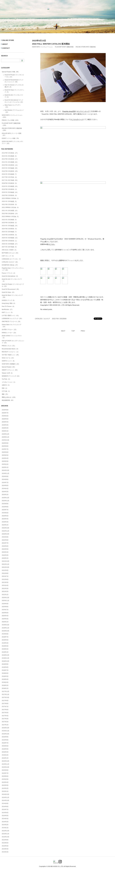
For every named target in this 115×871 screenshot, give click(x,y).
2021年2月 (5, 591)
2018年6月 (5, 673)
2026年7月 (5, 413)
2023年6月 (5, 513)
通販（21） (5, 394)
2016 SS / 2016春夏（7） (9, 174)
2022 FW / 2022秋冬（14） (10, 213)
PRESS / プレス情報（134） (10, 120)
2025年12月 (5, 434)
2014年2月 (5, 824)
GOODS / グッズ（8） (8, 300)
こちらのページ (77, 119)
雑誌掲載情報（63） (8, 400)
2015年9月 (5, 770)
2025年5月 (5, 455)
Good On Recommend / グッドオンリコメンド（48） (14, 81)
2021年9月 (5, 570)
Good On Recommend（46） (11, 289)
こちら (52, 244)
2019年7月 (5, 637)
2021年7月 (5, 576)
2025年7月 (5, 449)
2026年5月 (5, 419)
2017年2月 (5, 722)
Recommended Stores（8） (10, 349)
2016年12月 (5, 728)
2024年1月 (5, 494)
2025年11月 (5, 437)
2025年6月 (5, 452)
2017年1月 (5, 725)
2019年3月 (5, 646)
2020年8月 (5, 606)
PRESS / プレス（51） (9, 346)
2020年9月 (5, 603)
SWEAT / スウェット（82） (10, 370)
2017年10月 (5, 697)
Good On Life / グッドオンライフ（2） (14, 96)
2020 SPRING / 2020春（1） (10, 198)
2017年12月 (5, 691)
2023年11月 (5, 500)
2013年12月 (5, 831)
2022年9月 (5, 537)
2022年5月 (5, 549)
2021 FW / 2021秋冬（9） (10, 204)
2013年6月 (5, 843)
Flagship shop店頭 (68, 111)
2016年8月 (5, 740)
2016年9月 (5, 737)
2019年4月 (5, 643)
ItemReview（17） (7, 309)
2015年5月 (5, 779)
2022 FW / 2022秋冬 (59, 319)
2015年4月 (5, 782)
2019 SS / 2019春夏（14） (10, 192)
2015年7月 (5, 773)
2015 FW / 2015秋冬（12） (10, 165)
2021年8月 (5, 573)
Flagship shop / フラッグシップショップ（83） (13, 269)
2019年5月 (5, 640)
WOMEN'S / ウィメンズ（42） (11, 376)
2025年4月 (5, 458)
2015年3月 (5, 785)
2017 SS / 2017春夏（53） (10, 180)
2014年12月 (5, 794)
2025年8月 (5, 446)
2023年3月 (5, 522)
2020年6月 (5, 612)
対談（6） (5, 388)
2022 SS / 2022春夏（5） (9, 219)
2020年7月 (5, 609)
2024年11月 (5, 473)
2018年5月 (5, 676)
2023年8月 (5, 507)
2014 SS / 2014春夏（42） (10, 162)
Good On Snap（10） (8, 292)
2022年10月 (5, 534)
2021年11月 (5, 564)
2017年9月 (5, 700)
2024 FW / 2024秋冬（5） (10, 228)
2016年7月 (5, 743)
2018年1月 (5, 688)
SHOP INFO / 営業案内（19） (11, 364)
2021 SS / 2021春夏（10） (10, 210)
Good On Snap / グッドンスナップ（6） (14, 91)
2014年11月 (5, 797)
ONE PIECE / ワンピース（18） (11, 321)
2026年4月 (5, 422)
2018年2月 (5, 685)
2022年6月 (5, 546)
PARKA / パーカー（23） (9, 332)
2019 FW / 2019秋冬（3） (10, 189)
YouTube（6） (6, 379)
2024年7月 (5, 482)
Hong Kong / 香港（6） (9, 303)
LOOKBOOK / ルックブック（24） (12, 318)
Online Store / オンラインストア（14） (11, 325)
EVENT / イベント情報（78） (11, 138)
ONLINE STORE (8, 40)
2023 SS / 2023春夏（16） (10, 225)
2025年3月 (5, 461)
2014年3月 (5, 821)
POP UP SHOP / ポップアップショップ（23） (13, 342)
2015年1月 (5, 791)
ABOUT (5, 44)
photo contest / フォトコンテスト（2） (12, 336)
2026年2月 (5, 428)
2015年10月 (5, 767)
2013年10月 (5, 837)
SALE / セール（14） (8, 358)
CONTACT (6, 48)
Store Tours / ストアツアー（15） (13, 106)
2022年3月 (5, 555)
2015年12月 (5, 761)
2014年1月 (5, 827)
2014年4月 (5, 818)
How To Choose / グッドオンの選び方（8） (14, 86)
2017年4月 (5, 715)
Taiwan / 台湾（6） (7, 373)
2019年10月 (5, 631)
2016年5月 (5, 749)
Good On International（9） (10, 276)
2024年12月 (5, 470)
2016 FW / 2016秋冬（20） (10, 171)
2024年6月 (5, 485)
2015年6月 (5, 776)
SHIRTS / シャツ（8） (8, 361)
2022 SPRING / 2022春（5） (10, 216)
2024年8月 (5, 479)
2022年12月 (5, 528)
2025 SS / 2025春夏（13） (10, 238)
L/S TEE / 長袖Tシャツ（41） (11, 315)
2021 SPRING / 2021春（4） (10, 207)
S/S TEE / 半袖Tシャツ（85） (11, 355)
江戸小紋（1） (6, 391)
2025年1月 (5, 467)
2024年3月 (5, 491)
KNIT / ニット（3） (7, 312)
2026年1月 (5, 431)
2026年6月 (5, 416)
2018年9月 (5, 664)
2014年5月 (5, 815)
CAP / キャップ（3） (8, 256)
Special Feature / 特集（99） (10, 72)
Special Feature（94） (9, 367)
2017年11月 (5, 694)
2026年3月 (5, 425)
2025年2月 (5, 464)
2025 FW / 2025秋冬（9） (10, 235)
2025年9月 (5, 443)
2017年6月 (5, 709)
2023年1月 (5, 525)
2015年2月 (5, 788)
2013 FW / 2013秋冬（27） (10, 153)
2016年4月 (5, 752)
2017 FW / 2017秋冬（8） (10, 177)
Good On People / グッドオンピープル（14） (14, 76)
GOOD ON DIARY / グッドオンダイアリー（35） (12, 142)
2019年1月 (5, 652)
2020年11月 (5, 600)
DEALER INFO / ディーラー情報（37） (11, 134)
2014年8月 (5, 806)
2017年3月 (5, 718)
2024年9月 (5, 476)
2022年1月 (5, 558)
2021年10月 (5, 567)
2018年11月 (5, 658)
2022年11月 (5, 531)
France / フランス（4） (9, 273)
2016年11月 (5, 731)
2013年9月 (5, 840)
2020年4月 (5, 616)
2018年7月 (5, 670)
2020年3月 (5, 619)
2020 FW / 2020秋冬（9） (10, 195)
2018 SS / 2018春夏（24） (10, 186)
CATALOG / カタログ (42, 319)
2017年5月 (5, 712)
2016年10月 (5, 734)
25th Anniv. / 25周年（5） (9, 250)
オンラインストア (83, 111)
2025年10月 (5, 440)
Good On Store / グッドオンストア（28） (12, 296)
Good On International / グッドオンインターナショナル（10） (14, 101)
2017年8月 (5, 703)
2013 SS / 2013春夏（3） (9, 156)
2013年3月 (5, 852)
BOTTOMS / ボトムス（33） (10, 253)
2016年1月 (5, 758)
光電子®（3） (6, 385)
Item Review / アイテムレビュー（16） (14, 111)
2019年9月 (5, 634)
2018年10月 (5, 661)
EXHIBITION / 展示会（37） (10, 265)
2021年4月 (5, 585)
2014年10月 (5, 800)
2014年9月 (5, 803)
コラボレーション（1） (9, 382)
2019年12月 (5, 625)
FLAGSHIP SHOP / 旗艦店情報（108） (11, 124)
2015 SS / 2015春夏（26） (10, 168)
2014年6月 (5, 812)
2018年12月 (5, 655)
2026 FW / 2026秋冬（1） (10, 241)
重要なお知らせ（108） (9, 397)
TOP (73, 331)
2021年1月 (5, 594)
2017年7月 (5, 706)
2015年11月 (5, 764)
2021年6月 (5, 579)
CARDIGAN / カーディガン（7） (12, 259)
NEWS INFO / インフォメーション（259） (12, 116)
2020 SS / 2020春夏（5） (9, 201)
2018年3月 (5, 682)
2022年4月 (5, 552)
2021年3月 (5, 588)
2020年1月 (5, 622)
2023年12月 (5, 497)
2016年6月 (5, 746)
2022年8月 (5, 540)
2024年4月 (5, 488)
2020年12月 (5, 597)
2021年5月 (5, 582)
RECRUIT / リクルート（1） (10, 352)
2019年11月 (5, 628)
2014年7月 (5, 809)
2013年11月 (5, 834)
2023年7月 (5, 510)
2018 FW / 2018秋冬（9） (10, 183)
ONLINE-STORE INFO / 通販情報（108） (12, 129)
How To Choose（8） (8, 306)
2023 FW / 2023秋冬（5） (10, 222)
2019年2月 (5, 649)
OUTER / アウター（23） (9, 329)
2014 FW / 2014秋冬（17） (10, 159)
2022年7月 (5, 543)
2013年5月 (5, 846)
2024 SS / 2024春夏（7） (9, 231)
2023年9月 (5, 503)
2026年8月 (5, 410)
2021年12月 (5, 561)
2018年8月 (5, 667)
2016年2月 (5, 755)
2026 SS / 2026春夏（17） (10, 244)
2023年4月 (5, 519)
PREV (83, 331)
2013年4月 (5, 849)
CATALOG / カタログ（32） (10, 262)
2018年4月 (5, 679)
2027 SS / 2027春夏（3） (9, 247)
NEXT (63, 331)
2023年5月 (5, 516)
